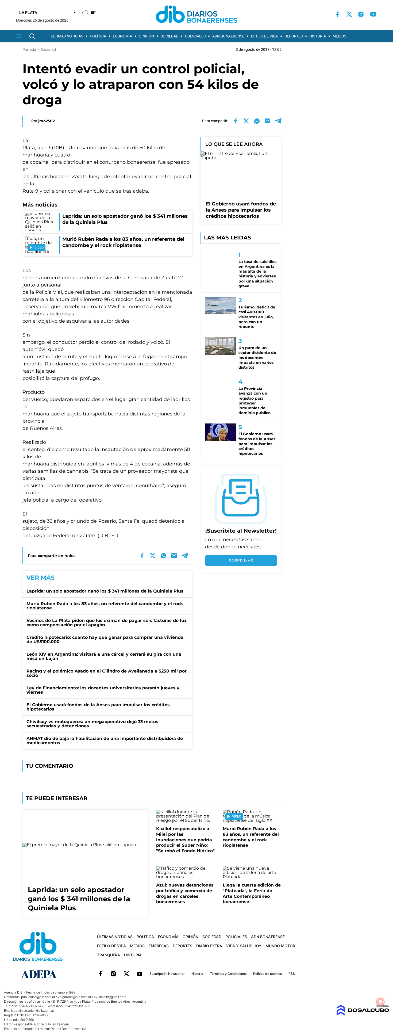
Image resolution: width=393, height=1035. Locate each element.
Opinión (146, 36)
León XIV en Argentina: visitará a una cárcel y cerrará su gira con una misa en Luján (103, 656)
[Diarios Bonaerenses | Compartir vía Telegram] (278, 121)
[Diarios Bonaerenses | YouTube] (373, 14)
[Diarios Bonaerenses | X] (349, 14)
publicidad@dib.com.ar (38, 997)
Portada (29, 49)
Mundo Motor (280, 946)
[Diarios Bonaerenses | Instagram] (361, 14)
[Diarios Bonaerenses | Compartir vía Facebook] (235, 121)
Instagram (113, 974)
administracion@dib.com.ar (34, 1011)
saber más (241, 560)
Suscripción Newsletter (167, 974)
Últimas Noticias (67, 36)
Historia (317, 36)
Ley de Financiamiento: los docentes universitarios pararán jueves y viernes (102, 690)
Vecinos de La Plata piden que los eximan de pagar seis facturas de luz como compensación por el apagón (106, 622)
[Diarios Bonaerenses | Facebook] (337, 14)
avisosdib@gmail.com (110, 997)
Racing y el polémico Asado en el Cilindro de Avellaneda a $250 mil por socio (106, 673)
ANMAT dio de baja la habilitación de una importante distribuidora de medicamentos (104, 740)
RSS (291, 974)
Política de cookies (267, 974)
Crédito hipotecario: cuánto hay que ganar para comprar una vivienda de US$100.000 (104, 639)
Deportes (293, 36)
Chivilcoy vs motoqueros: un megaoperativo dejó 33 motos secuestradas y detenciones (92, 723)
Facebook (100, 974)
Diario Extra (209, 946)
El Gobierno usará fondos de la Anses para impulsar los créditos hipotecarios (98, 707)
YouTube (139, 974)
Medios (339, 36)
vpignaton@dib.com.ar (74, 997)
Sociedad (169, 36)
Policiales (195, 36)
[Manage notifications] (380, 1002)
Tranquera (108, 955)
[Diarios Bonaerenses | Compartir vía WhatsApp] (257, 121)
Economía (122, 36)
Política (98, 36)
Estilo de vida (264, 36)
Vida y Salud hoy (243, 946)
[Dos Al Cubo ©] (362, 1014)
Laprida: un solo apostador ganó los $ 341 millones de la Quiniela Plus (104, 591)
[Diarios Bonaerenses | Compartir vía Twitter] (246, 121)
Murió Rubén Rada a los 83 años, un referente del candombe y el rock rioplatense (104, 605)
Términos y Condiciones (228, 974)
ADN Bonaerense (228, 36)
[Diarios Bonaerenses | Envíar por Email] (267, 121)
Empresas (159, 946)
